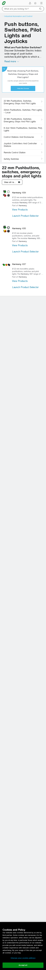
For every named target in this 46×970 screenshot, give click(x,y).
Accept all (23, 965)
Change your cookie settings (23, 958)
